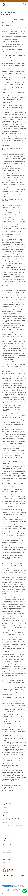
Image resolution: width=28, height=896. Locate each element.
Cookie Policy (6, 836)
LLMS (4, 840)
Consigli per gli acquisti (7, 854)
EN (3, 816)
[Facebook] (3, 819)
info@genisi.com (6, 478)
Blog (3, 810)
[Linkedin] (12, 819)
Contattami (5, 807)
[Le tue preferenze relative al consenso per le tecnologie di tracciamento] (2, 893)
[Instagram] (6, 819)
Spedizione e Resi (6, 864)
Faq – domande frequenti (7, 849)
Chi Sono (4, 809)
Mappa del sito (6, 838)
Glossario (4, 855)
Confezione (5, 827)
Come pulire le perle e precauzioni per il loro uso (12, 850)
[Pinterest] (9, 819)
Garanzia (4, 828)
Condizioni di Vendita (7, 865)
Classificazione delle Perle (7, 847)
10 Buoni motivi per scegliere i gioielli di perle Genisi (12, 825)
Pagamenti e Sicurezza (7, 862)
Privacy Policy (6, 833)
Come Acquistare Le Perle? (8, 852)
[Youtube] (15, 819)
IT (5, 816)
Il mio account (5, 812)
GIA (3, 830)
